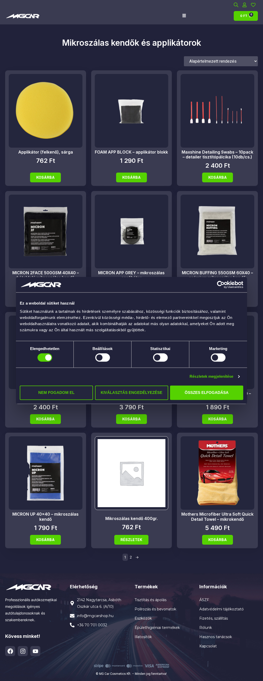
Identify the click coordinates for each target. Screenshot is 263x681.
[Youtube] (35, 651)
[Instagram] (23, 651)
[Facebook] (10, 651)
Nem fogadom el (56, 392)
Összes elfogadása (207, 392)
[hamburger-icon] (184, 16)
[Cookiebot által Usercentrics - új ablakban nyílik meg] (220, 284)
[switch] (102, 358)
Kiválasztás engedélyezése (131, 392)
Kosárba (45, 177)
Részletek (131, 539)
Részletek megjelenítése (211, 376)
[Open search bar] (236, 5)
